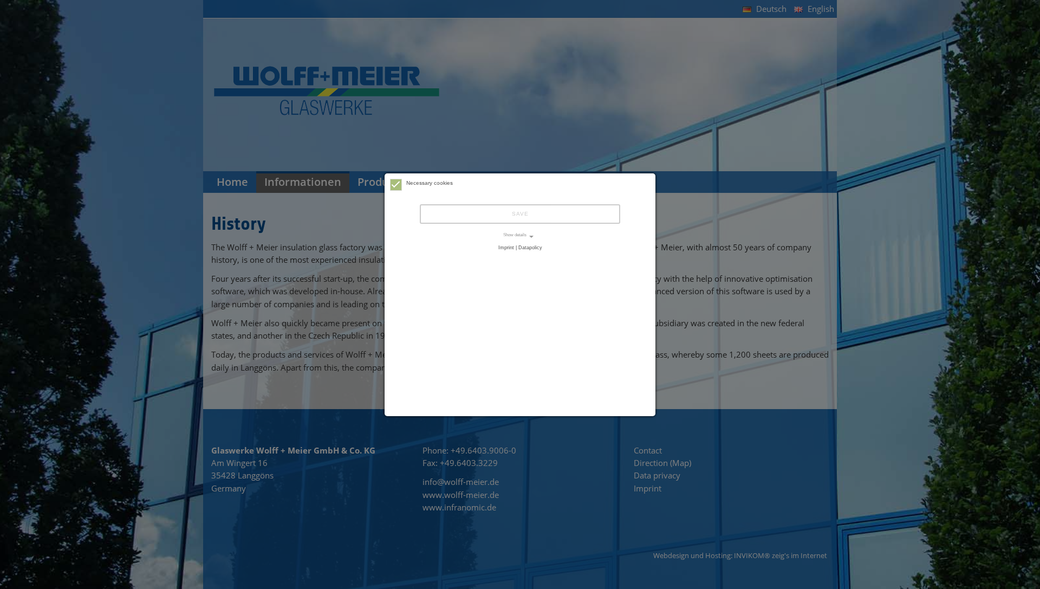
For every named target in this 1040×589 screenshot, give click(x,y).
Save (520, 214)
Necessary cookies (429, 183)
